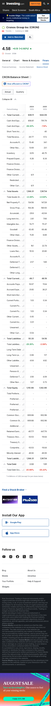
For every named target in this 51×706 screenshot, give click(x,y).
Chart (16, 60)
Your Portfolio (8, 581)
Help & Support (34, 581)
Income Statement (26, 67)
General (6, 60)
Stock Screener (19, 10)
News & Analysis (30, 60)
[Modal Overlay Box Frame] (25, 689)
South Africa (34, 10)
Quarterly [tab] (20, 92)
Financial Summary (9, 67)
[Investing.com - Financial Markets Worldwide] (15, 3)
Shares (6, 10)
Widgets (5, 587)
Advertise (32, 576)
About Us (31, 570)
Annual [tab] (8, 92)
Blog (4, 570)
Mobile (5, 576)
